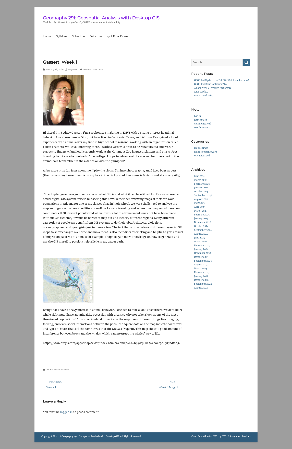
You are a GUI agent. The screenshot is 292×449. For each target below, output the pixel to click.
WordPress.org (202, 127)
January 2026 (201, 187)
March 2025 (200, 210)
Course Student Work (57, 369)
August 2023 (201, 264)
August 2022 (201, 287)
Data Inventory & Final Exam (109, 36)
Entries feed (200, 120)
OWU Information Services (236, 436)
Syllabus (61, 36)
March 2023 (200, 268)
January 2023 (201, 276)
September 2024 (203, 230)
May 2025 (199, 203)
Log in (197, 116)
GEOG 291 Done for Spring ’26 (210, 84)
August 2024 (201, 233)
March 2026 (200, 180)
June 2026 (199, 176)
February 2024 (202, 245)
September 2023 (203, 260)
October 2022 (201, 280)
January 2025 (201, 218)
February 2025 (202, 214)
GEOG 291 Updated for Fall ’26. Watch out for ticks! (221, 80)
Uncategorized (202, 155)
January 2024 (201, 249)
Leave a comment (93, 69)
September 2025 (203, 195)
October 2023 (201, 257)
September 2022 (203, 283)
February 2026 (202, 183)
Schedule (78, 36)
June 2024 (199, 237)
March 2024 (200, 241)
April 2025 (199, 206)
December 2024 (202, 222)
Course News (201, 148)
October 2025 (201, 191)
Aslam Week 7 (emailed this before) (213, 88)
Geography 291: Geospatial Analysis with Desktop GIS (101, 17)
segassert (73, 69)
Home (47, 36)
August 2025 (201, 199)
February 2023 (202, 272)
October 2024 (201, 226)
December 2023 (202, 253)
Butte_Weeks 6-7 (204, 95)
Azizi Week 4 (201, 91)
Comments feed (202, 123)
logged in (66, 412)
